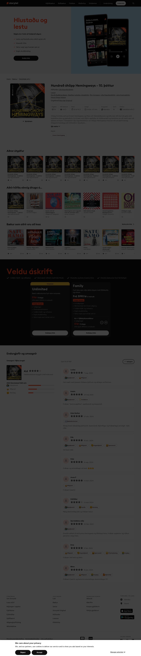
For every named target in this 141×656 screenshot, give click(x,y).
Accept (39, 652)
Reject (22, 652)
